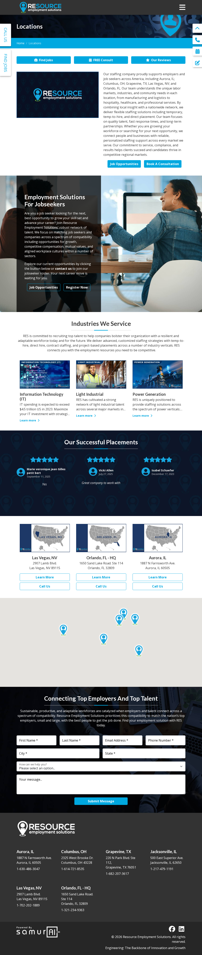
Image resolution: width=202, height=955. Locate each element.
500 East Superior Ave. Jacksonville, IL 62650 (166, 857)
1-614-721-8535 (72, 869)
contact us (63, 268)
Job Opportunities (124, 164)
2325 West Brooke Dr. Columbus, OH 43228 (77, 857)
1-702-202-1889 (28, 905)
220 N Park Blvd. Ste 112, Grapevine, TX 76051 (121, 859)
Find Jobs (46, 60)
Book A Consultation (163, 164)
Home (20, 43)
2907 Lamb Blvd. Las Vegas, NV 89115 (32, 893)
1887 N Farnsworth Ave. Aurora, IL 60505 (34, 857)
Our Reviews (161, 60)
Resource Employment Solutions (147, 937)
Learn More (45, 577)
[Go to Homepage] (40, 7)
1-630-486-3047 (28, 869)
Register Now (77, 287)
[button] (134, 619)
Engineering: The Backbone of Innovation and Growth (145, 948)
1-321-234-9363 (72, 910)
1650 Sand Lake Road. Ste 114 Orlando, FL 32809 (77, 895)
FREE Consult (103, 60)
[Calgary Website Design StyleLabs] (38, 932)
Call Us (44, 586)
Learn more (28, 415)
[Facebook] (172, 929)
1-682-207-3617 (117, 873)
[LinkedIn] (181, 929)
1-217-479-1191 (161, 869)
